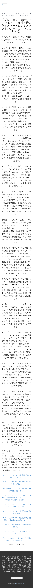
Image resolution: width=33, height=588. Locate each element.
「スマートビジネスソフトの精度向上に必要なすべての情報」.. (16, 512)
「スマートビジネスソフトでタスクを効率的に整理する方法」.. (16, 483)
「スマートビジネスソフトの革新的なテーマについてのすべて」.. (16, 532)
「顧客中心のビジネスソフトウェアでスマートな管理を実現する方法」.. (16, 490)
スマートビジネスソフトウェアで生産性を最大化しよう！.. (16, 526)
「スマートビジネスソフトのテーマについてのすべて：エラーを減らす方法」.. (16, 505)
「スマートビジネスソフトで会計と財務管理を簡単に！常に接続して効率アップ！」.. (16, 519)
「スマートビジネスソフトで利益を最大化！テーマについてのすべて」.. (16, 476)
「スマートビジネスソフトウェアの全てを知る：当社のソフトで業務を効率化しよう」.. (16, 539)
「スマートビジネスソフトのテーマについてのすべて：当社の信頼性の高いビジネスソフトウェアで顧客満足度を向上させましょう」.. (16, 497)
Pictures (21, 544)
